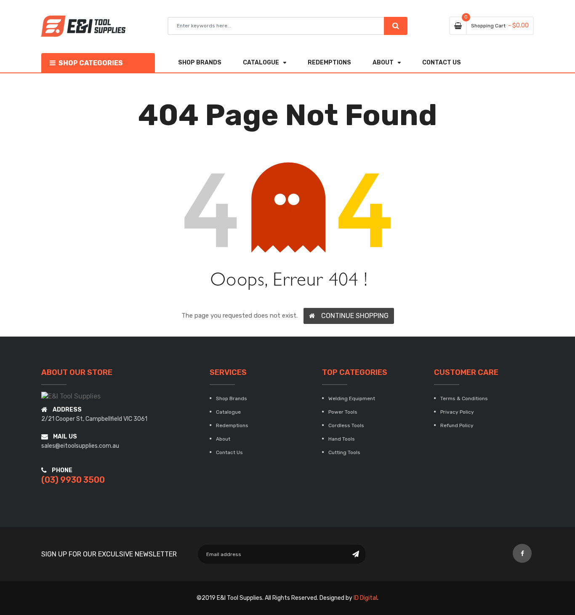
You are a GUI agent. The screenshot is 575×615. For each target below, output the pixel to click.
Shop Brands (231, 398)
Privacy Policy (457, 412)
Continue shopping (355, 316)
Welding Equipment (351, 398)
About (223, 439)
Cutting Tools (344, 452)
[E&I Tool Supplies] (71, 396)
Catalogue (228, 412)
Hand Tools (341, 439)
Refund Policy (457, 425)
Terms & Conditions (464, 398)
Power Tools (342, 412)
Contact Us (229, 452)
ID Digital (365, 598)
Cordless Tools (346, 425)
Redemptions (232, 425)
